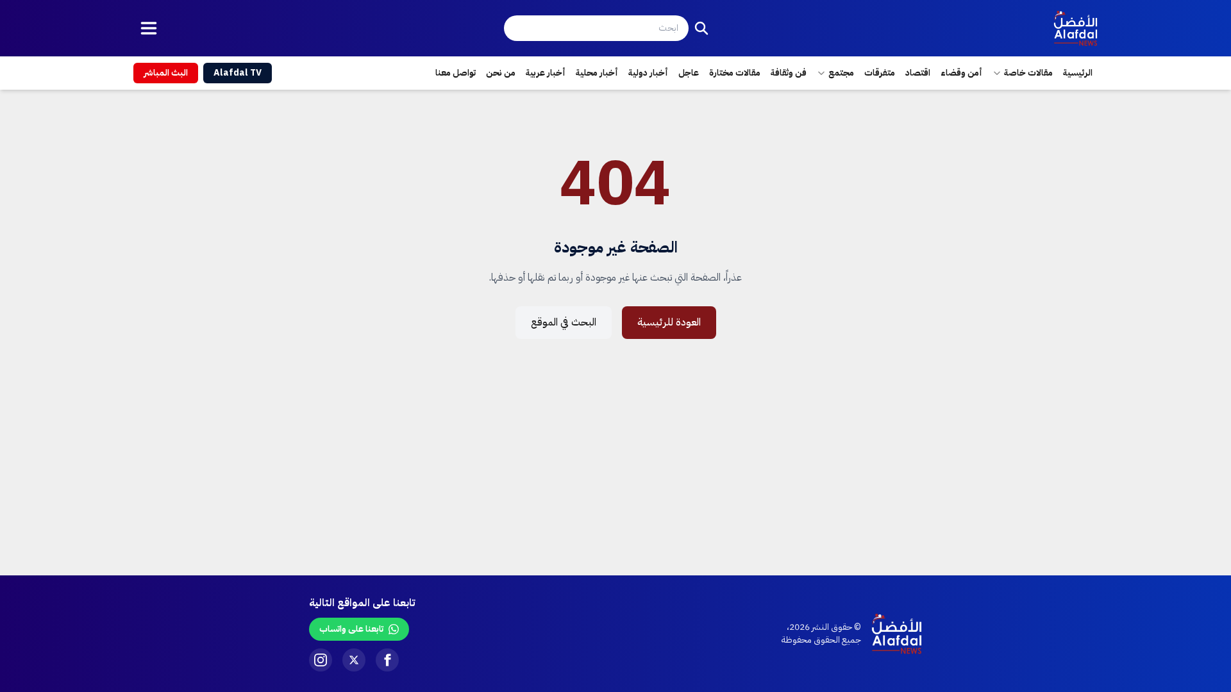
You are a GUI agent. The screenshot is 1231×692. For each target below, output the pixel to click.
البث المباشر (166, 72)
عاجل (688, 72)
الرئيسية (1078, 72)
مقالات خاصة (1028, 72)
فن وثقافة (789, 72)
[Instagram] (320, 659)
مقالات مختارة (734, 72)
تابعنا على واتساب (351, 629)
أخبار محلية (597, 72)
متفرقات (879, 72)
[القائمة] (148, 28)
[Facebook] (387, 659)
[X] (353, 659)
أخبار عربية (545, 72)
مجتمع (841, 72)
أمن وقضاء (961, 72)
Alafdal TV (238, 72)
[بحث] (701, 28)
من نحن (500, 72)
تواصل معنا (455, 72)
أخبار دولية (648, 72)
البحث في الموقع (563, 322)
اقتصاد (917, 72)
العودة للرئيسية (669, 322)
